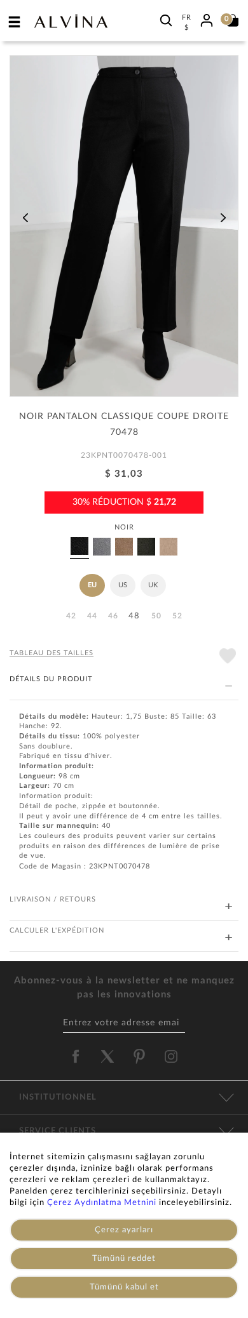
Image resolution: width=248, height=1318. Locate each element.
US (122, 585)
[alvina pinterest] (139, 1056)
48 (134, 616)
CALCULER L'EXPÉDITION (57, 930)
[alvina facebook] (75, 1056)
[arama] (166, 20)
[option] (124, 230)
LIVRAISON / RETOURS (53, 899)
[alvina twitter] (107, 1056)
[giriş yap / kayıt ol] (206, 18)
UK (153, 585)
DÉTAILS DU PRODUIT (51, 679)
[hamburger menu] (14, 21)
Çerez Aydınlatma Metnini (101, 1203)
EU (92, 585)
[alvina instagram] (172, 1056)
